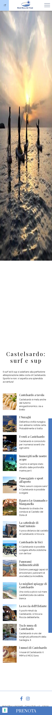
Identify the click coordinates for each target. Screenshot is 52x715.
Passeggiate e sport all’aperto (31, 479)
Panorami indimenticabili (29, 563)
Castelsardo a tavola (31, 395)
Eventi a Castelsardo (32, 436)
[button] (26, 710)
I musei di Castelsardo (33, 647)
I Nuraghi (25, 417)
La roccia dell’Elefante (33, 606)
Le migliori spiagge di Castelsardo (33, 585)
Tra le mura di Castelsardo (28, 627)
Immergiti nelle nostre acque (33, 457)
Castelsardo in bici (31, 542)
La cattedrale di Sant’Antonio (28, 524)
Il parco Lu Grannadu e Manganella (33, 502)
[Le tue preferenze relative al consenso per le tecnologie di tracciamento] (4, 710)
